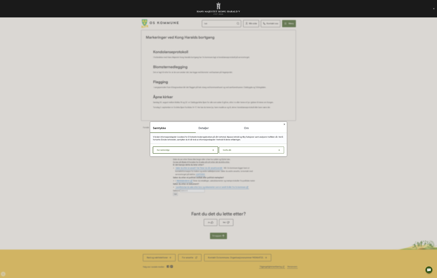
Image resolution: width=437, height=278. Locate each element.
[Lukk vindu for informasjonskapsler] (284, 124)
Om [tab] (246, 128)
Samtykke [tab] (159, 128)
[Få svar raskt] (428, 269)
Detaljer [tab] (203, 128)
